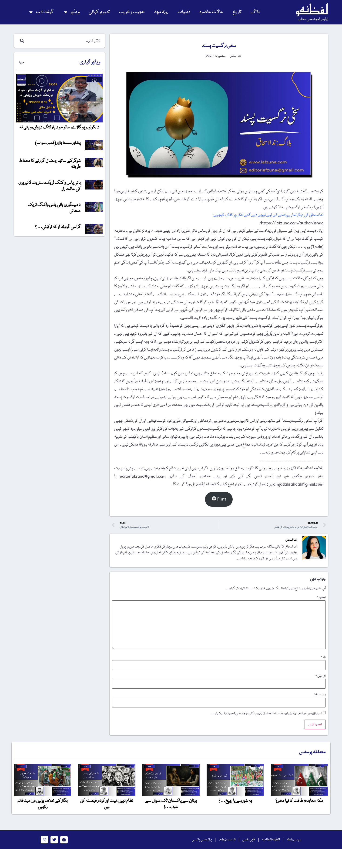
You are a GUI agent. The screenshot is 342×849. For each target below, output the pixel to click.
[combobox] (64, 40)
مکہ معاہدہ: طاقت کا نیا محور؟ (299, 800)
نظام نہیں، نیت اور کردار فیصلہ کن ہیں (106, 803)
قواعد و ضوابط (227, 839)
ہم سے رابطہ (294, 839)
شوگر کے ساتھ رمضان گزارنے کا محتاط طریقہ (50, 163)
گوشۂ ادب (45, 12)
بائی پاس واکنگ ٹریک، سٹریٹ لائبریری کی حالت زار (49, 185)
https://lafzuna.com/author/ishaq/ (291, 223)
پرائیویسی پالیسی (202, 839)
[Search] (21, 40)
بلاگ (255, 12)
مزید (21, 62)
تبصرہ (321, 597)
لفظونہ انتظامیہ (271, 839)
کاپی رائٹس (248, 839)
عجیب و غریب (132, 12)
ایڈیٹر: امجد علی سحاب (313, 19)
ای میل (320, 676)
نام (323, 657)
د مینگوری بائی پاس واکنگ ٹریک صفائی (54, 207)
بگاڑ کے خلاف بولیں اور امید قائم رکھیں (42, 803)
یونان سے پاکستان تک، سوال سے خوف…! (171, 803)
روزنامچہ (161, 12)
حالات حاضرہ (211, 12)
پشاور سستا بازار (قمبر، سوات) (58, 142)
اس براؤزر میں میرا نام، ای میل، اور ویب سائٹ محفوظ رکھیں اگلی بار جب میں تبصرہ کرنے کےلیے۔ (266, 713)
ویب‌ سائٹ (319, 695)
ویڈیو (75, 12)
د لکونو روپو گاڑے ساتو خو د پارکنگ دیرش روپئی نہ (59, 127)
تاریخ (237, 12)
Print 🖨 (219, 499)
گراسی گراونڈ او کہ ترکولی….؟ (58, 226)
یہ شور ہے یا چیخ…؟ (235, 800)
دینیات (184, 12)
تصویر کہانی (99, 12)
